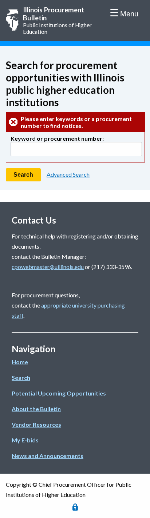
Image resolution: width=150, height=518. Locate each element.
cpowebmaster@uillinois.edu (48, 266)
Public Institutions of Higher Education (57, 20)
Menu (129, 14)
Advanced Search (68, 174)
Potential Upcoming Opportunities (59, 393)
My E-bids (25, 440)
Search (21, 377)
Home (20, 361)
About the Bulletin (36, 408)
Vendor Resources (36, 424)
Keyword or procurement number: (57, 138)
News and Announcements (47, 455)
